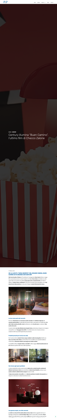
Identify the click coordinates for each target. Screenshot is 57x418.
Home (35, 2)
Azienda (38, 2)
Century (14, 132)
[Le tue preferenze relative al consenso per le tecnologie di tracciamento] (55, 416)
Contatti (52, 2)
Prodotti (42, 2)
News (48, 2)
